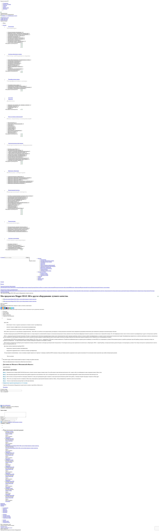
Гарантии (40, 276)
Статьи (4, 519)
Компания (2, 503)
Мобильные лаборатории (45, 267)
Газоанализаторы (44, 269)
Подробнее (5, 387)
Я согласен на (12, 422)
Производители (6, 522)
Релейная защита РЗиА (5, 290)
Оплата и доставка (42, 271)
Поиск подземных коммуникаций (47, 265)
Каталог (4, 25)
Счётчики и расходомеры (45, 270)
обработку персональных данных (15, 422)
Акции (2, 257)
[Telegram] (13, 308)
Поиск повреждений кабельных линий (52, 290)
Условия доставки (44, 274)
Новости (5, 509)
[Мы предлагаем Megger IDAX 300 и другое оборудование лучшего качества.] (19, 299)
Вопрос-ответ (41, 278)
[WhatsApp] (10, 308)
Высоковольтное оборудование (16, 290)
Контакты (40, 279)
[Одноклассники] (3, 308)
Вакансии (5, 510)
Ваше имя (2, 390)
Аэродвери (42, 262)
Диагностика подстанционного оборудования (70, 290)
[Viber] (8, 308)
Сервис (39, 277)
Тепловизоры (43, 259)
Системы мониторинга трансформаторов (88, 290)
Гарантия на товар (44, 275)
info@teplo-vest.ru (5, 17)
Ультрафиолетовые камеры (46, 261)
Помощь (2, 505)
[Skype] (11, 308)
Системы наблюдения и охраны (47, 260)
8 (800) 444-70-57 (4, 19)
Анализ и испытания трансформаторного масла (33, 290)
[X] (6, 308)
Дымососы (42, 264)
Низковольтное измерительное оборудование (140, 290)
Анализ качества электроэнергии (104, 290)
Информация (3, 504)
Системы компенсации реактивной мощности (121, 290)
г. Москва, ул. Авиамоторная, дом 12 (9, 15)
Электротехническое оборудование (47, 266)
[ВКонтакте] (1, 308)
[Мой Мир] (4, 308)
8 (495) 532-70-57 (4, 18)
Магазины (5, 511)
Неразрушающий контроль (46, 268)
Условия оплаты (43, 273)
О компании (5, 507)
